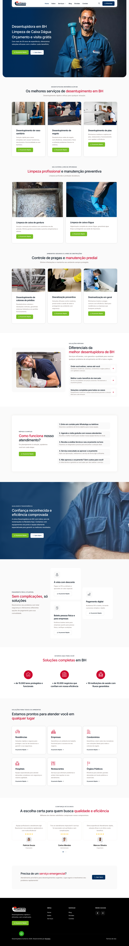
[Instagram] (103, 913)
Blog (70, 3)
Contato (85, 3)
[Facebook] (97, 913)
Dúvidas (77, 3)
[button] (63, 851)
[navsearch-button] (99, 3)
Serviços (61, 3)
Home (47, 3)
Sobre (53, 3)
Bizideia (47, 939)
